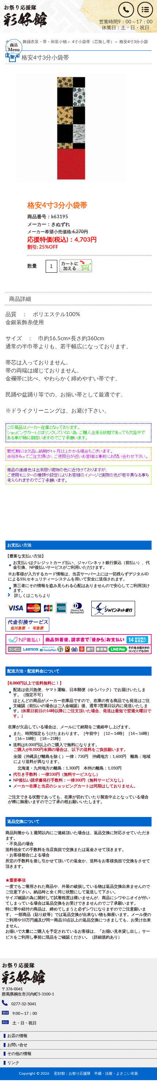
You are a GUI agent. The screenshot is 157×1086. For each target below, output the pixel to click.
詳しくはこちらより (30, 596)
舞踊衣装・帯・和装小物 (45, 42)
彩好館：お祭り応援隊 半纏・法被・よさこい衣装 (96, 1073)
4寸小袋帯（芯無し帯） (93, 42)
